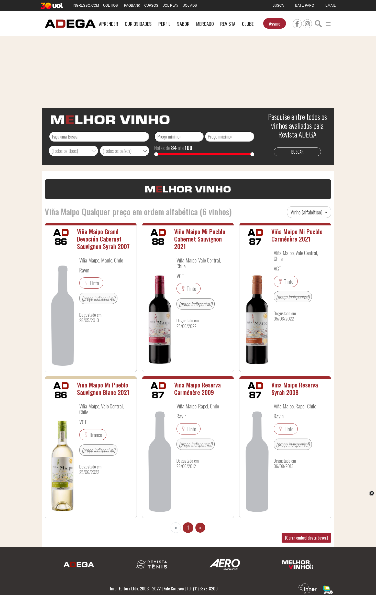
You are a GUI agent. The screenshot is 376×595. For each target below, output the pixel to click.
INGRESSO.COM (86, 5)
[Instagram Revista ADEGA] (307, 23)
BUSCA (278, 5)
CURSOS (151, 5)
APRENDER (108, 23)
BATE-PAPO (304, 5)
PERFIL (164, 23)
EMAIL (330, 5)
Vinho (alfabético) (307, 212)
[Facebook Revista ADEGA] (297, 23)
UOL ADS (190, 5)
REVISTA (227, 23)
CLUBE (248, 23)
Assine (274, 23)
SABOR (183, 23)
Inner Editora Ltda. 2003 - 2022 (135, 589)
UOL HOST (111, 5)
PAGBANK (132, 5)
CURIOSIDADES (138, 23)
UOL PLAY (170, 5)
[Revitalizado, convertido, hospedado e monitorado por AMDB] (328, 589)
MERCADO (205, 23)
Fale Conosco (174, 589)
